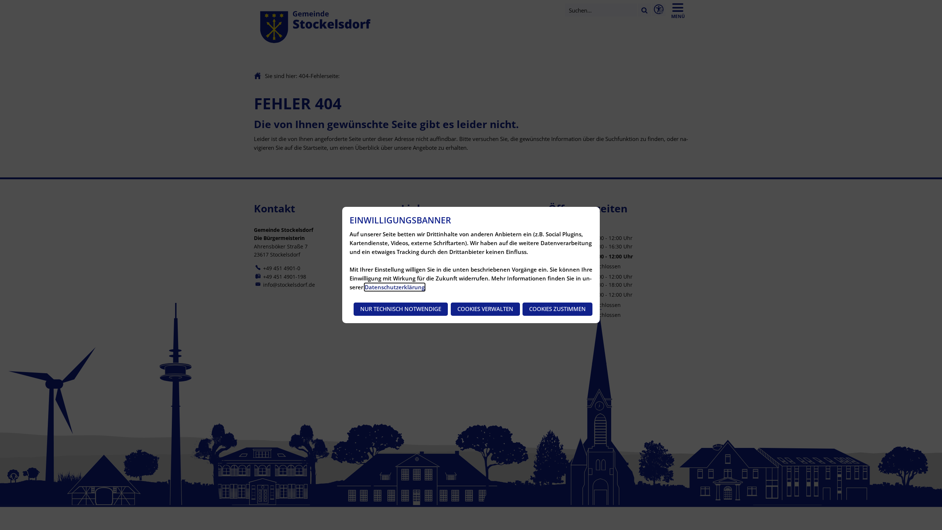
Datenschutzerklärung (395, 287)
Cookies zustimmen (557, 308)
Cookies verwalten (485, 308)
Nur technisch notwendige (400, 308)
